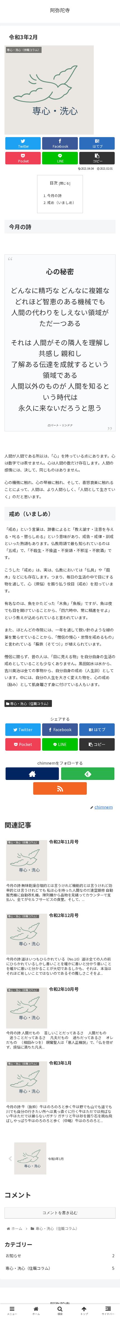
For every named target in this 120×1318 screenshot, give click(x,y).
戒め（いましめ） (61, 202)
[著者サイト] (32, 773)
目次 (53, 183)
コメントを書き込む (60, 1212)
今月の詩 (54, 195)
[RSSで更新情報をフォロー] (60, 788)
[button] (108, 802)
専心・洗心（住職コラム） (29, 703)
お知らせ (60, 1255)
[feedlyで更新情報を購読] (87, 773)
